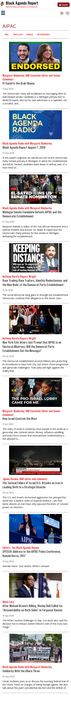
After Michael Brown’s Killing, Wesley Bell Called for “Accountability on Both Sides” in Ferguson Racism (32, 608)
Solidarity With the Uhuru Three (21, 671)
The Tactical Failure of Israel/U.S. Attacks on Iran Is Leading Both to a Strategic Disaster (32, 485)
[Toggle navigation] (3, 13)
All (7, 34)
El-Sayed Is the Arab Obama (18, 83)
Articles (18, 34)
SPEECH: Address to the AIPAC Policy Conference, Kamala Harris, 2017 (31, 553)
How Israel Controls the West (19, 418)
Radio (30, 34)
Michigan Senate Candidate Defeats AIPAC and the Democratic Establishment (31, 214)
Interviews (43, 34)
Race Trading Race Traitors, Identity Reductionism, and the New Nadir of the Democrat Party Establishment (34, 282)
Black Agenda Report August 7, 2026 (23, 147)
